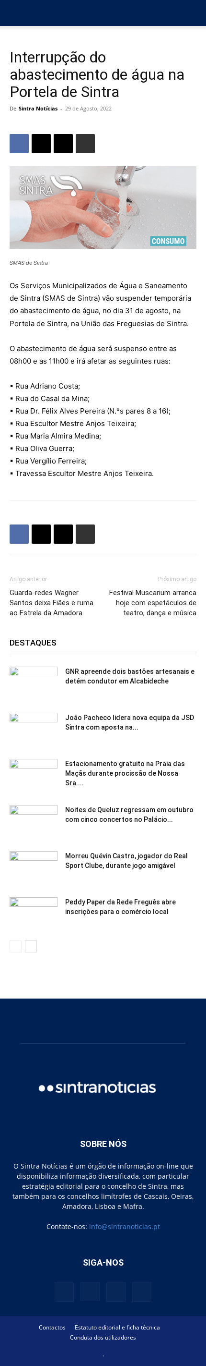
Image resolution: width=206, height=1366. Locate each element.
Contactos (52, 1327)
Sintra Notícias (38, 108)
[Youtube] (141, 1292)
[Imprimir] (85, 143)
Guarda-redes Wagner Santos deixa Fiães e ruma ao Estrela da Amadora (51, 602)
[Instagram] (90, 1291)
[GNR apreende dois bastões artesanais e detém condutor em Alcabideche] (33, 683)
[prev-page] (16, 946)
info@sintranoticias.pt (124, 1226)
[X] (41, 143)
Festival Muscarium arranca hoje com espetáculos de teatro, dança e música (152, 602)
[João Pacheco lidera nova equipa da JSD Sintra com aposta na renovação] (33, 729)
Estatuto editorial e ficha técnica (117, 1327)
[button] (16, 13)
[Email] (63, 143)
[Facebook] (19, 143)
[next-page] (31, 946)
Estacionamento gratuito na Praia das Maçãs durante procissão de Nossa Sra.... (125, 773)
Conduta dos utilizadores (103, 1337)
